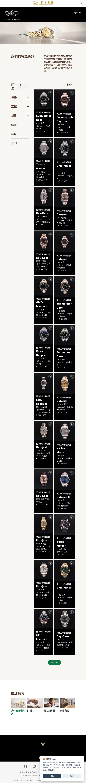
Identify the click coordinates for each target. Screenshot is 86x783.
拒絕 (71, 776)
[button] (41, 723)
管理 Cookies (18, 781)
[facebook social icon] (26, 766)
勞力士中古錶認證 (13, 19)
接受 (52, 776)
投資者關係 (39, 781)
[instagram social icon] (34, 766)
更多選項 (51, 770)
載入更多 (54, 662)
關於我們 (30, 781)
